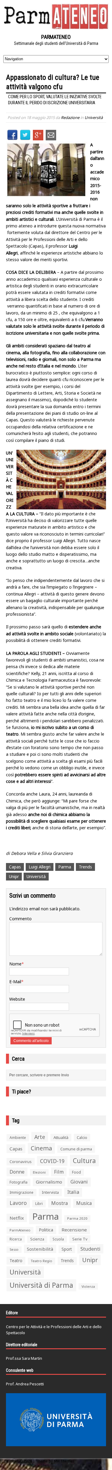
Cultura (84, 1160)
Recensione (74, 1230)
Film (59, 1171)
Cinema (41, 1148)
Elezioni (39, 1172)
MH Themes (64, 1461)
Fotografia (18, 1182)
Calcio (82, 1137)
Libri (39, 1203)
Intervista (50, 1192)
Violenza (88, 1286)
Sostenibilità (40, 1249)
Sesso (14, 1249)
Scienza (37, 1239)
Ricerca (16, 1239)
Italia (73, 1192)
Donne (17, 1171)
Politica (46, 1230)
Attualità (60, 1137)
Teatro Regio (41, 1261)
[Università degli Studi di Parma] (56, 1419)
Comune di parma (76, 1149)
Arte (39, 1136)
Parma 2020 (77, 1218)
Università (94, 117)
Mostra (59, 1202)
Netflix (17, 1218)
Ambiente (18, 1137)
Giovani (79, 1181)
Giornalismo (49, 1182)
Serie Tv (80, 1239)
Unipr (14, 876)
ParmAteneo (20, 1230)
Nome (15, 964)
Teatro (16, 1260)
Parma (64, 867)
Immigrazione (21, 1192)
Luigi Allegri (39, 867)
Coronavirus (21, 1161)
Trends (85, 867)
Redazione (70, 117)
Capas (15, 867)
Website (17, 999)
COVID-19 (52, 1161)
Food (76, 1172)
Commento (20, 918)
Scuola (58, 1239)
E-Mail (15, 981)
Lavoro (18, 1202)
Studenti (90, 1248)
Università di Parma (41, 1285)
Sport (67, 1249)
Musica (84, 1203)
